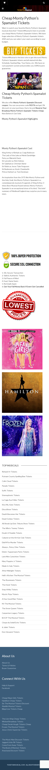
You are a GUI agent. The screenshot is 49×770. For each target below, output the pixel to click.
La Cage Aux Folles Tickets (13, 500)
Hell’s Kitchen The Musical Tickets (16, 575)
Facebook (6, 688)
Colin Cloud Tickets (10, 481)
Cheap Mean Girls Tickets (12, 698)
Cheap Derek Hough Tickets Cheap (16, 724)
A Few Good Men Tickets (12, 599)
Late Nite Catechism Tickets (13, 556)
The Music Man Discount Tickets (15, 739)
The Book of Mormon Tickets (14, 748)
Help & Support (8, 685)
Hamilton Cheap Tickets (12, 701)
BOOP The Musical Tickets (13, 618)
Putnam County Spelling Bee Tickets (17, 476)
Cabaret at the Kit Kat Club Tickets (16, 538)
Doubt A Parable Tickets (12, 533)
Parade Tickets (8, 486)
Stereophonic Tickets (11, 495)
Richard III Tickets (9, 472)
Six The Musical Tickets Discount (15, 703)
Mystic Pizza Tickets (10, 594)
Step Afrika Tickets (10, 589)
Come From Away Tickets (12, 745)
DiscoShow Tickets (10, 509)
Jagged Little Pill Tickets (12, 742)
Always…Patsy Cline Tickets (13, 547)
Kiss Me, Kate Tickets (11, 505)
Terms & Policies (9, 665)
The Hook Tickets (9, 585)
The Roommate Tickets (11, 580)
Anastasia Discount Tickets (13, 750)
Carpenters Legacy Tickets (13, 613)
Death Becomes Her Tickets (13, 514)
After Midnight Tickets (11, 571)
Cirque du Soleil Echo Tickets (14, 622)
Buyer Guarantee (9, 668)
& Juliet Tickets (8, 627)
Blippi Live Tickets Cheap (12, 709)
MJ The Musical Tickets (11, 604)
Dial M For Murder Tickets (12, 542)
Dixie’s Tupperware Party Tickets (15, 552)
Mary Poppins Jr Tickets (12, 561)
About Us (6, 663)
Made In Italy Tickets (10, 566)
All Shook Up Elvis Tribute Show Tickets (18, 523)
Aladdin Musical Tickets (11, 706)
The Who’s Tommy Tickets (13, 528)
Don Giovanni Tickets (11, 632)
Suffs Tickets (7, 490)
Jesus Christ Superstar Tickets (14, 730)
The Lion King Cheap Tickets (14, 719)
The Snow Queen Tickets (12, 608)
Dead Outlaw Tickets (10, 519)
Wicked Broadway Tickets (12, 721)
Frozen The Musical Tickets (13, 727)
